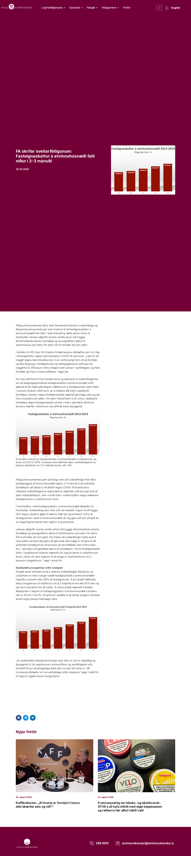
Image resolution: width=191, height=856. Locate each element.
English (175, 7)
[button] (19, 718)
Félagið (91, 7)
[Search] (159, 7)
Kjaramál (75, 7)
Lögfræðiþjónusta (52, 7)
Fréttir (126, 7)
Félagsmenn (109, 7)
